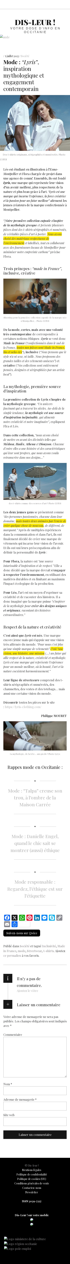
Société (25, 56)
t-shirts (48, 951)
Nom (7, 1084)
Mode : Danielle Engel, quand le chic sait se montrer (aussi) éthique (35, 843)
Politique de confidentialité (31, 1174)
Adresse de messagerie (20, 1099)
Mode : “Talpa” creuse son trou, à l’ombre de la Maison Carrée (35, 797)
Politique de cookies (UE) (31, 1179)
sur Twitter (39, 4)
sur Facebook (31, 4)
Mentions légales (31, 1170)
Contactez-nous (31, 1188)
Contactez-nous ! (47, 4)
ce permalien (12, 955)
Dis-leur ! (35, 22)
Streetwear (34, 951)
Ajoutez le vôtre (27, 991)
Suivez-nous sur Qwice (21, 933)
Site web (9, 1115)
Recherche (64, 4)
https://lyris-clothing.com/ (23, 707)
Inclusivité (49, 946)
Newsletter (31, 1192)
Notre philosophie (56, 4)
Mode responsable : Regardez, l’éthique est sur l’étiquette (35, 889)
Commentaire (12, 1035)
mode (21, 951)
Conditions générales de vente (31, 1183)
